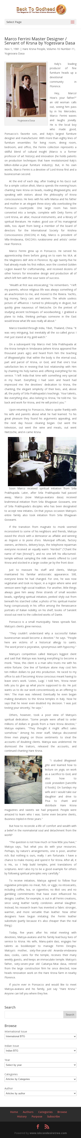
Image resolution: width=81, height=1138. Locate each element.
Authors (28, 1112)
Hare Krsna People (33, 49)
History (22, 1116)
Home (14, 1112)
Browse (62, 1112)
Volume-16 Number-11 (61, 49)
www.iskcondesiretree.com (48, 1133)
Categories (45, 1112)
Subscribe (53, 1116)
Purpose (37, 1116)
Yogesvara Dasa (14, 53)
